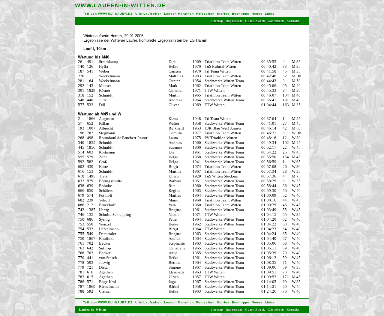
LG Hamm (198, 40)
